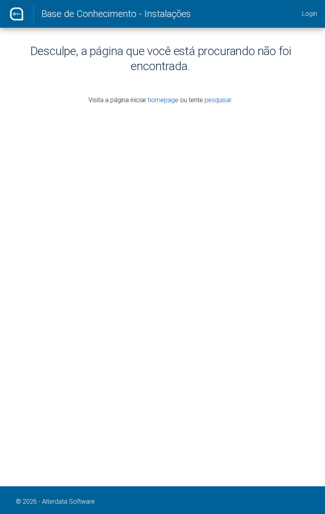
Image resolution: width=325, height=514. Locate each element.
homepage (163, 100)
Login (309, 13)
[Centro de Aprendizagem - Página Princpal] (16, 14)
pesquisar (218, 100)
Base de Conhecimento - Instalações (116, 13)
